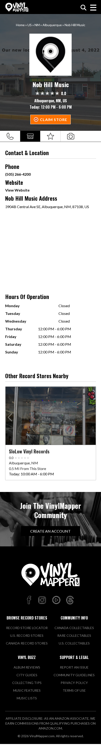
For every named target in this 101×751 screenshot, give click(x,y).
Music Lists (27, 698)
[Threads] (70, 600)
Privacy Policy (74, 683)
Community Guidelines (74, 675)
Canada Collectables (74, 628)
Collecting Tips (27, 683)
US (29, 25)
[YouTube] (56, 600)
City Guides (26, 675)
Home (20, 25)
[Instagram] (42, 600)
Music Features (27, 690)
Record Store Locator (27, 628)
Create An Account (50, 531)
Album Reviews (27, 667)
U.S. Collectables (74, 643)
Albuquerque (52, 25)
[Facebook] (30, 600)
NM (37, 25)
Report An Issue (74, 667)
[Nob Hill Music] (50, 55)
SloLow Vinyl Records (29, 451)
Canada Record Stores (27, 643)
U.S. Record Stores (26, 635)
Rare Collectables (74, 635)
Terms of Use (74, 690)
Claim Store (53, 119)
